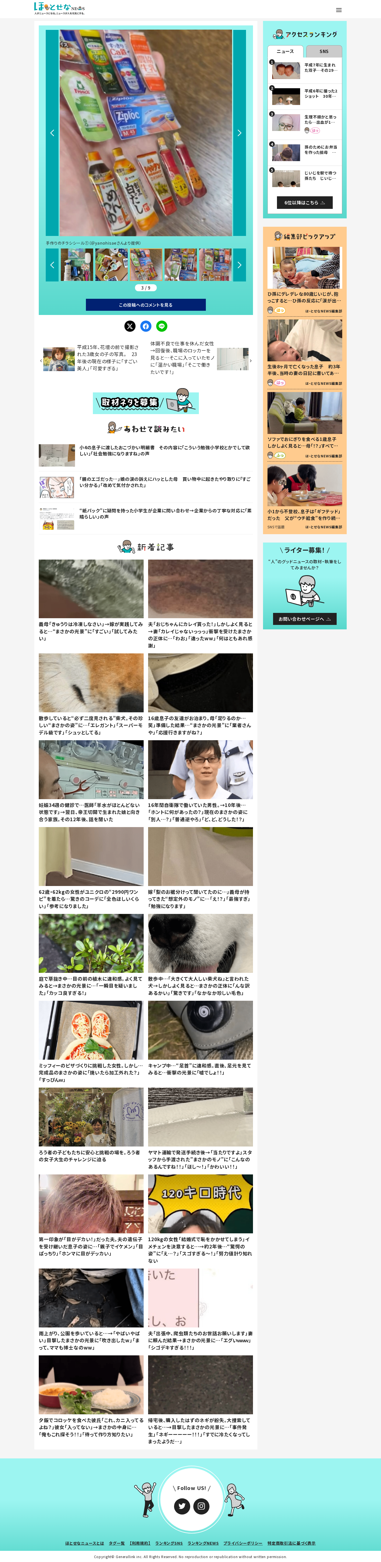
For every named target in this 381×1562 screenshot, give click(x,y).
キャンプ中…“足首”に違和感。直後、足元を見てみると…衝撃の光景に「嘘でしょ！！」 (199, 1069)
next (239, 133)
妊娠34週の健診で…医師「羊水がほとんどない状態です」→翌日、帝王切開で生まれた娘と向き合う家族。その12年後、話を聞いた (89, 812)
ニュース (285, 51)
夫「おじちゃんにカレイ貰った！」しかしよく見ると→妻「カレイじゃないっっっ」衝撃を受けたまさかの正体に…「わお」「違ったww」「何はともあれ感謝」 (200, 634)
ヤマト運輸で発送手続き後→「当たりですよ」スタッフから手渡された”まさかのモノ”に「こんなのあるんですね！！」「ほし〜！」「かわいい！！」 (200, 1159)
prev (52, 133)
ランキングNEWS (203, 1543)
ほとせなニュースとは (84, 1543)
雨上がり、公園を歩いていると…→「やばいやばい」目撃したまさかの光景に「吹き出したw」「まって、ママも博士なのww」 (89, 1340)
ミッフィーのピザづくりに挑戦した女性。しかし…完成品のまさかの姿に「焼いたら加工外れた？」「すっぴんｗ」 (91, 1072)
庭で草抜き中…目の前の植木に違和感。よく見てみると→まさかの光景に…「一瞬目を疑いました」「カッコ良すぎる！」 (91, 985)
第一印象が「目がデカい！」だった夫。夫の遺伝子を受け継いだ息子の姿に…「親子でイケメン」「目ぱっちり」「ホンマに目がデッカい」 (91, 1246)
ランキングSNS (169, 1543)
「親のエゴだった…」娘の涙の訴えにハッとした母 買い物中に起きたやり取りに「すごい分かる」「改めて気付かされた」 (165, 482)
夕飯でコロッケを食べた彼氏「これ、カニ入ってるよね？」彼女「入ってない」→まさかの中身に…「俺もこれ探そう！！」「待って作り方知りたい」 (91, 1427)
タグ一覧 (117, 1543)
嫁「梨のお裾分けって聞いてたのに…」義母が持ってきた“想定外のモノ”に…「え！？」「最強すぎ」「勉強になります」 (199, 898)
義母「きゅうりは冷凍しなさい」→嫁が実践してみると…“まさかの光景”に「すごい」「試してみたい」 (91, 631)
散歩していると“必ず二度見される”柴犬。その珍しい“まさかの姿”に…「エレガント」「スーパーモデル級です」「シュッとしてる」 (91, 725)
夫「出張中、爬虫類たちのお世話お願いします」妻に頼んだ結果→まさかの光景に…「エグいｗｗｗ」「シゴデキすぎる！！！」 (200, 1340)
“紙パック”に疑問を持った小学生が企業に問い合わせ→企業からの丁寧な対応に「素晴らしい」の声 (165, 513)
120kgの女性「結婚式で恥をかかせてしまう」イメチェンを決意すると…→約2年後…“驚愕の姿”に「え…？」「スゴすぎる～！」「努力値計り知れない (200, 1250)
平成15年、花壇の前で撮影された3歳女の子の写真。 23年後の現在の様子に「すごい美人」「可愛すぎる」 (108, 357)
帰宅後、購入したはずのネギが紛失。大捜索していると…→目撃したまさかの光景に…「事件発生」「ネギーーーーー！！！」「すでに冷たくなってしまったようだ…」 (199, 1431)
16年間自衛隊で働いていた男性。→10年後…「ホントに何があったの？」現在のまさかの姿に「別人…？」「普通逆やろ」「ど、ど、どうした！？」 (198, 812)
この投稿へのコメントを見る (145, 305)
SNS (324, 51)
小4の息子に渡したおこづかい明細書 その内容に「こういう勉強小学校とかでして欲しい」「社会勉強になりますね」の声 (164, 450)
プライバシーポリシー (243, 1543)
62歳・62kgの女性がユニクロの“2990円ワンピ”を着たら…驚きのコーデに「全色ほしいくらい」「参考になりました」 (89, 898)
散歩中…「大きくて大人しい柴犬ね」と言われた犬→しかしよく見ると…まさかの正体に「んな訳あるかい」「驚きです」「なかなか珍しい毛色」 (199, 985)
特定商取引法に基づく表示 (291, 1543)
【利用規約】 (140, 1543)
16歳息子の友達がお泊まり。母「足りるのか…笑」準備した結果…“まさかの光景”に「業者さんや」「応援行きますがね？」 (199, 725)
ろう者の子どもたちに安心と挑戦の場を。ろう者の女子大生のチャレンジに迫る (89, 1156)
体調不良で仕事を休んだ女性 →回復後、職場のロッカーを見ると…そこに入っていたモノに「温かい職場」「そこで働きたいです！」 (184, 357)
